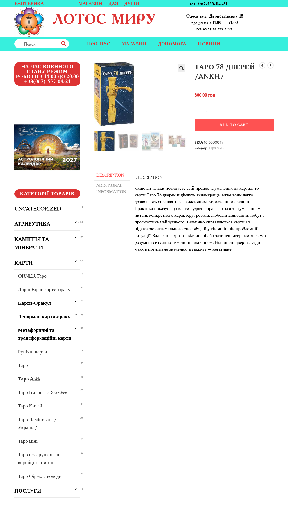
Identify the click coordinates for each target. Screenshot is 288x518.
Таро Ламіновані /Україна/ (37, 424)
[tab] (112, 175)
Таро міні (28, 441)
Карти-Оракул (34, 303)
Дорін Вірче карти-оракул (45, 289)
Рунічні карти (32, 352)
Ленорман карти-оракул (45, 316)
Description (110, 175)
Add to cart (234, 124)
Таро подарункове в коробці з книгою (38, 458)
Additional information (111, 188)
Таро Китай (30, 406)
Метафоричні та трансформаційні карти (44, 334)
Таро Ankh (216, 147)
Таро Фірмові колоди (40, 476)
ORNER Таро (32, 276)
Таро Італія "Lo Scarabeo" (43, 392)
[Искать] (73, 43)
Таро (23, 365)
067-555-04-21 (212, 3)
